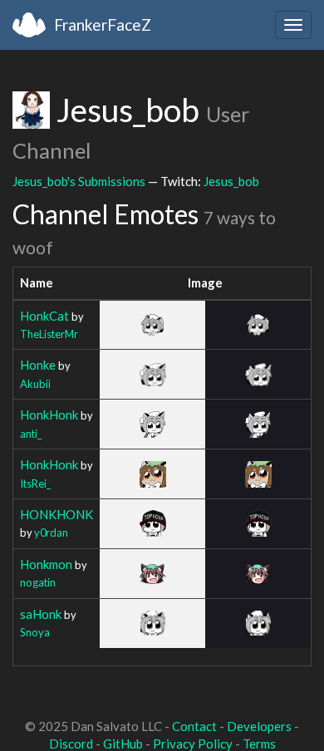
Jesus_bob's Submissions (78, 181)
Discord (71, 743)
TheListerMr (49, 334)
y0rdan (51, 532)
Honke (38, 364)
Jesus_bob (231, 181)
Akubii (35, 383)
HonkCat (44, 315)
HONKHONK (56, 514)
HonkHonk (49, 414)
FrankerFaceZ (102, 24)
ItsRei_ (35, 483)
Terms (259, 743)
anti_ (31, 433)
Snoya (35, 632)
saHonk (40, 613)
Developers (259, 726)
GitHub (123, 743)
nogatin (38, 582)
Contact (194, 726)
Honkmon (46, 564)
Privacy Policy (193, 743)
